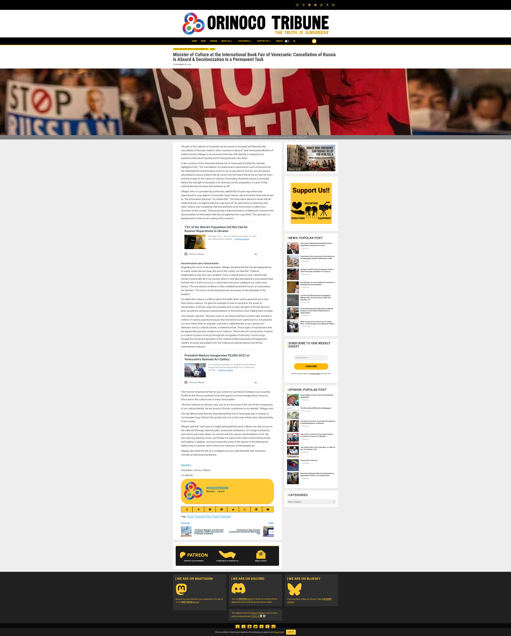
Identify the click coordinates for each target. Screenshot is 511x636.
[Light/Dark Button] (287, 41)
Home (194, 41)
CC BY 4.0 (255, 616)
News (203, 41)
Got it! (291, 632)
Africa (190, 517)
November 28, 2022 (183, 64)
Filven (209, 517)
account (190, 602)
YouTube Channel (310, 41)
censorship (199, 517)
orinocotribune (217, 488)
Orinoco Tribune (257, 613)
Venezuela (225, 517)
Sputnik (186, 465)
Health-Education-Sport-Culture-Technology (191, 49)
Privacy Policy (279, 632)
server (246, 599)
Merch (279, 41)
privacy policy (315, 374)
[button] (294, 41)
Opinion (213, 41)
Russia (216, 517)
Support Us (262, 41)
